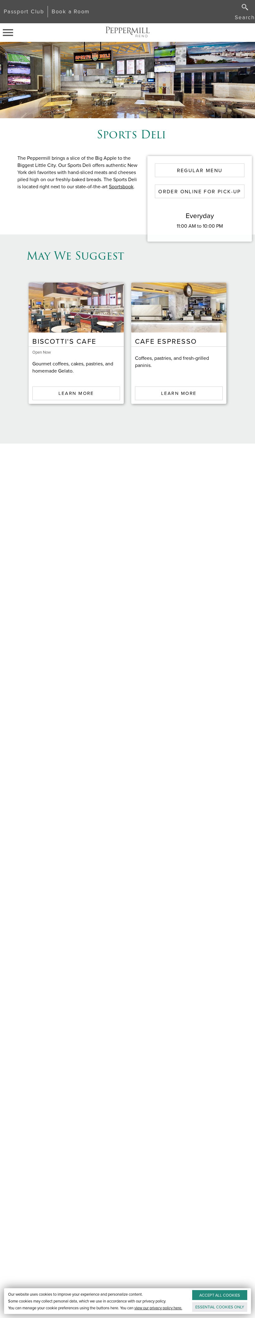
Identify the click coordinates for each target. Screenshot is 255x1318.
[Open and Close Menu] (10, 32)
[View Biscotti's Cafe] (76, 308)
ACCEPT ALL (219, 1295)
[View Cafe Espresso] (178, 308)
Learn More (76, 393)
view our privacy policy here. (158, 1308)
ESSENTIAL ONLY (219, 1307)
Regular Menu (200, 170)
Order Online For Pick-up (199, 191)
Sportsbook (121, 186)
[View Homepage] (127, 32)
